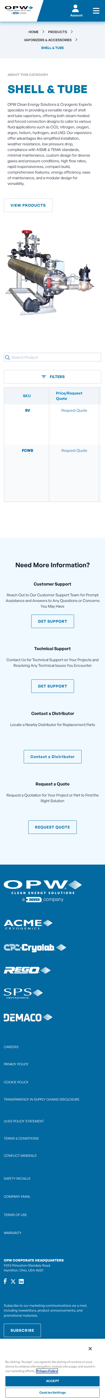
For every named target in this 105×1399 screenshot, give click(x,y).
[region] (52, 1368)
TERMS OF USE (15, 1215)
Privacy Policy (47, 1371)
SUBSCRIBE (22, 1330)
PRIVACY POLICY (16, 1064)
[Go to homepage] (18, 10)
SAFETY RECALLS (17, 1178)
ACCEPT (52, 1381)
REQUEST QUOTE (52, 827)
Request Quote (74, 410)
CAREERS (11, 1047)
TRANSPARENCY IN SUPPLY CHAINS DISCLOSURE (41, 1099)
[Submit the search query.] (7, 357)
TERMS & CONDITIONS (21, 1138)
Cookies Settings (52, 1392)
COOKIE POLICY (16, 1082)
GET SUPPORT (52, 621)
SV (27, 410)
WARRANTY (13, 1233)
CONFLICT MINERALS (20, 1156)
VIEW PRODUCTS (28, 205)
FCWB (27, 450)
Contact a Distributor (52, 756)
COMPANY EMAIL (17, 1196)
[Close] (90, 1349)
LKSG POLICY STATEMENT (24, 1121)
